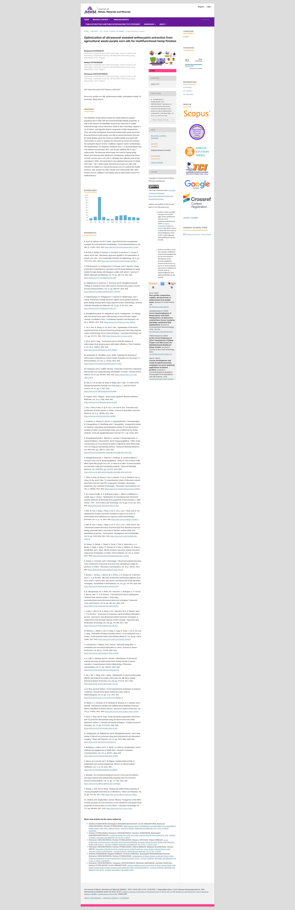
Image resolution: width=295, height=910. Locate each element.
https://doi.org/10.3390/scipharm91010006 (100, 391)
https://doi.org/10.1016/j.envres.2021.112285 (122, 247)
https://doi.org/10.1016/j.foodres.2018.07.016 (101, 586)
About (162, 24)
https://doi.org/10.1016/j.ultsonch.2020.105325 (105, 570)
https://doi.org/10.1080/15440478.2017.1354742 (102, 291)
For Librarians (188, 94)
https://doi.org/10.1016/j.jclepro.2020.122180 (101, 653)
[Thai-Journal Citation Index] (197, 176)
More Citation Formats (161, 120)
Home (86, 20)
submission (149, 24)
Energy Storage (157, 162)
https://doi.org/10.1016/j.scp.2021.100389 (119, 322)
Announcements (121, 20)
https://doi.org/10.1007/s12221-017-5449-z (121, 794)
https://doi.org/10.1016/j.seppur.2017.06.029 (101, 625)
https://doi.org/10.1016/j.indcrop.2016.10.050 (101, 606)
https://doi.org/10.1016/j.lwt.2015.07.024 (103, 505)
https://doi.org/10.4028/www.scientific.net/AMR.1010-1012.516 (108, 472)
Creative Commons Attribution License (165, 226)
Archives (94, 31)
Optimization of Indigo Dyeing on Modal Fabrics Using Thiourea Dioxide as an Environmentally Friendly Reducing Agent (131, 857)
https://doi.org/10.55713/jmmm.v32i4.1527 (100, 308)
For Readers (187, 87)
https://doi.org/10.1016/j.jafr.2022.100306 (99, 416)
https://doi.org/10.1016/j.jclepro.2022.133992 (122, 711)
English (186, 36)
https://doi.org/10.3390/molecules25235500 (100, 402)
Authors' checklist (190, 218)
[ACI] (197, 158)
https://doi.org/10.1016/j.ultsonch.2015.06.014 (101, 670)
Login (209, 7)
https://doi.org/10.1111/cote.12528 (119, 336)
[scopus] (197, 118)
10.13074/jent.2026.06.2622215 (161, 332)
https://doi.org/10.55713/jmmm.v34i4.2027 (104, 89)
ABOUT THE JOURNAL (92, 898)
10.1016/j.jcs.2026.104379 (159, 307)
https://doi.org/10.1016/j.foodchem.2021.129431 (111, 556)
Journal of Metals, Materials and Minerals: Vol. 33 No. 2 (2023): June (131, 844)
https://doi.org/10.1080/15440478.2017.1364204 (102, 783)
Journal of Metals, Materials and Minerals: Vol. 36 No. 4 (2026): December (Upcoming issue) (132, 868)
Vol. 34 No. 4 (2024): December (112, 31)
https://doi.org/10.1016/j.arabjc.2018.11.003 (100, 728)
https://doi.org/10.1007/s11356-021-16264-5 (114, 639)
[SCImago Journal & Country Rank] (197, 234)
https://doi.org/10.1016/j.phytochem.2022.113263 (103, 363)
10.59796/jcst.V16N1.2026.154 (160, 354)
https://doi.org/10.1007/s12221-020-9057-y (100, 742)
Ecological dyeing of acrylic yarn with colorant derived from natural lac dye (138, 835)
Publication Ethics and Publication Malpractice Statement (113, 24)
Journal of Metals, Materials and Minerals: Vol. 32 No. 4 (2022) (137, 851)
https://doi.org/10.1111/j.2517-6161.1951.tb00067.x (103, 697)
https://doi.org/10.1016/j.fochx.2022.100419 (100, 350)
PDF (153, 71)
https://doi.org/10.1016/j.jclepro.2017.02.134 (101, 684)
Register (201, 7)
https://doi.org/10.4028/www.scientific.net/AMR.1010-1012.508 (108, 452)
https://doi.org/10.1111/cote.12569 (119, 808)
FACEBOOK (124, 898)
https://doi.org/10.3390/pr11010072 (124, 519)
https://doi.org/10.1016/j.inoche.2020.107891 (101, 756)
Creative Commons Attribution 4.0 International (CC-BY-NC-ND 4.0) (147, 892)
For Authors (187, 91)
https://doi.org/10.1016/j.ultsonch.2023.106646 (122, 489)
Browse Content (101, 20)
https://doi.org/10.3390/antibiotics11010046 (100, 770)
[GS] (197, 189)
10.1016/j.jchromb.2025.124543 (161, 379)
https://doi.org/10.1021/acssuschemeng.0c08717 (119, 261)
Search (206, 20)
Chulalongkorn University (107, 894)
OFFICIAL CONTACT (111, 898)
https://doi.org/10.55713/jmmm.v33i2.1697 (100, 278)
